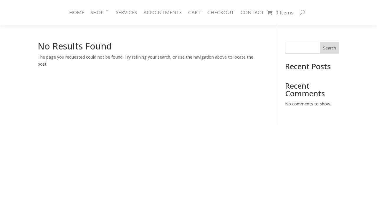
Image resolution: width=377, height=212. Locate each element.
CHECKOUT (220, 12)
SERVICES (126, 12)
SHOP (97, 12)
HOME (76, 12)
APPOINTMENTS (162, 12)
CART (194, 12)
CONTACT (252, 12)
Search (329, 48)
